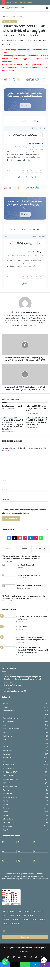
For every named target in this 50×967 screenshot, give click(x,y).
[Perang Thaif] (8, 630)
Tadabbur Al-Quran (10, 797)
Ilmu (4, 739)
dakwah (26, 911)
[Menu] (3, 9)
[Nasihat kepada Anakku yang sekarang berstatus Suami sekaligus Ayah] (40, 854)
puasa (38, 915)
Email (4, 490)
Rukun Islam (7, 794)
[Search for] (47, 9)
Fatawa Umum (8, 721)
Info (4, 743)
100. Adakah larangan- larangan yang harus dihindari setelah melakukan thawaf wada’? (21, 557)
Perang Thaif (21, 627)
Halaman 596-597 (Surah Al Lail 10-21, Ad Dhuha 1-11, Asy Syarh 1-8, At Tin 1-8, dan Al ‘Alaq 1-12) (37, 421)
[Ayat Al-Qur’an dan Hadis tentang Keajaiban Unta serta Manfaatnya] (9, 845)
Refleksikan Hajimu (10, 786)
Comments (40, 549)
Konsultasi (7, 758)
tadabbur (42, 919)
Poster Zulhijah (28, 915)
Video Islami (7, 826)
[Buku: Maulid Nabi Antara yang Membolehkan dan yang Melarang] (8, 640)
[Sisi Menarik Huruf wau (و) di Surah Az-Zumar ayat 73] (25, 864)
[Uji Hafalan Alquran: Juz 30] (8, 578)
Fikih (5, 725)
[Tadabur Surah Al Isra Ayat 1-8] (8, 588)
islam (4, 915)
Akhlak (5, 703)
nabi (18, 915)
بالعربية (5, 830)
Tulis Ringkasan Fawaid (12, 406)
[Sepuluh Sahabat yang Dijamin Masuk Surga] (40, 864)
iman (39, 911)
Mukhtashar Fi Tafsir (10, 772)
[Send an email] (22, 41)
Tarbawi (6, 808)
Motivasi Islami (8, 768)
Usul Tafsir (7, 822)
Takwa (5, 801)
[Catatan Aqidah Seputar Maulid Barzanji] (9, 864)
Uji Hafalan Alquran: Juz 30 (28, 575)
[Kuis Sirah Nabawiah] (8, 568)
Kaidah (5, 747)
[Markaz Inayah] (15, 8)
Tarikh (5, 812)
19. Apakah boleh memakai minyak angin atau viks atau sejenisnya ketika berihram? (23, 597)
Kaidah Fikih (7, 750)
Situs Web (5, 500)
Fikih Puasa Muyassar (11, 729)
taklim (5, 923)
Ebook (5, 714)
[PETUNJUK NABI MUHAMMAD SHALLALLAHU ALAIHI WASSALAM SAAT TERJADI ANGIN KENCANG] (8, 650)
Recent (24, 549)
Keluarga (6, 754)
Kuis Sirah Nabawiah (25, 565)
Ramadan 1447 (8, 783)
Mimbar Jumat (8, 765)
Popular (8, 549)
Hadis (5, 732)
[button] (5, 961)
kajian (12, 915)
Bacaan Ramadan (16, 17)
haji (34, 911)
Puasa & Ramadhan (10, 779)
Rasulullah (25, 919)
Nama (4, 480)
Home (6, 17)
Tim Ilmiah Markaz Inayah (12, 41)
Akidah (5, 707)
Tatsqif (5, 815)
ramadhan (15, 919)
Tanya (5, 804)
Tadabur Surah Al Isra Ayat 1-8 (30, 585)
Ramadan (6, 919)
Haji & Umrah (8, 736)
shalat (34, 919)
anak (19, 911)
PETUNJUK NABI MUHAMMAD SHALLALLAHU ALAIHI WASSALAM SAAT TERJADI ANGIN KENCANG (32, 650)
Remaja (6, 790)
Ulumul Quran (8, 819)
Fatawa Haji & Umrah (11, 718)
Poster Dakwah (9, 776)
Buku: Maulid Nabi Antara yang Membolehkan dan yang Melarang (31, 638)
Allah (4, 911)
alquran (12, 911)
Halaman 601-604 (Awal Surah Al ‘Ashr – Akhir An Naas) (36, 408)
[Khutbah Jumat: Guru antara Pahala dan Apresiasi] (8, 619)
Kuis (4, 761)
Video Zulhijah (15, 923)
